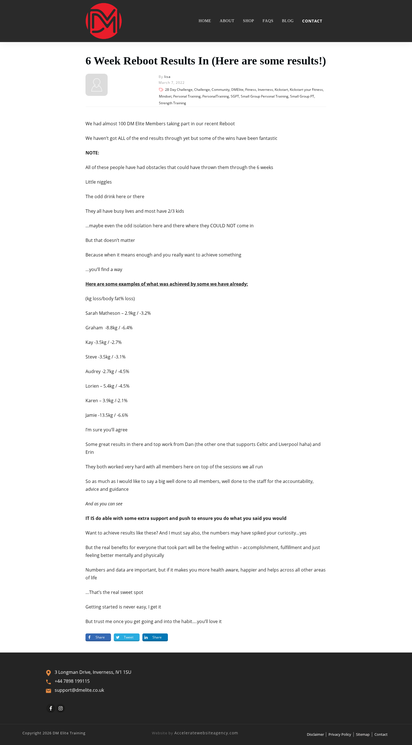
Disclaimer (316, 734)
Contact (381, 734)
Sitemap (363, 734)
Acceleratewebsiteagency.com (206, 732)
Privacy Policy (339, 734)
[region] (73, 696)
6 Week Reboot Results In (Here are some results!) (205, 60)
